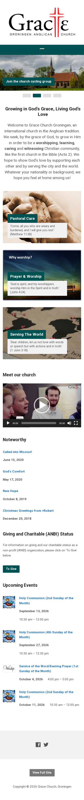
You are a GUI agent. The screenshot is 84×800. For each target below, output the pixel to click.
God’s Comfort (14, 471)
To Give (11, 569)
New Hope (10, 491)
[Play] (8, 423)
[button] (42, 405)
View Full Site (42, 772)
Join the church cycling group (28, 81)
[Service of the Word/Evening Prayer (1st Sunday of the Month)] (9, 669)
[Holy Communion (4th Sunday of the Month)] (9, 639)
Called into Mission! (17, 452)
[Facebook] (38, 744)
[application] (42, 405)
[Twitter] (46, 744)
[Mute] (69, 423)
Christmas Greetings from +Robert (28, 511)
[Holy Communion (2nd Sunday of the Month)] (9, 605)
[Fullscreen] (76, 423)
